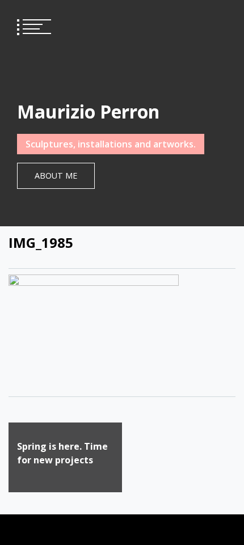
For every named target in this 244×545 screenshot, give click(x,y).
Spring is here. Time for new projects (62, 453)
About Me (56, 175)
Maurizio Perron (88, 111)
